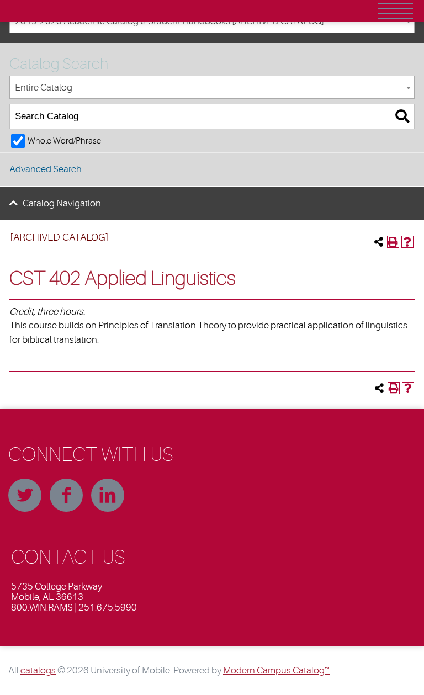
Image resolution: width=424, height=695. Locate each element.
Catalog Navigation (62, 203)
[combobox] (212, 87)
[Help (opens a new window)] (407, 242)
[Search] (402, 117)
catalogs (38, 670)
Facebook (66, 495)
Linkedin (107, 495)
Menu (395, 11)
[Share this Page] (379, 242)
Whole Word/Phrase (64, 141)
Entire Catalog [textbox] (43, 87)
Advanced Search (45, 169)
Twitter (24, 495)
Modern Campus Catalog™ (276, 670)
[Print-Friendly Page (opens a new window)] (393, 242)
